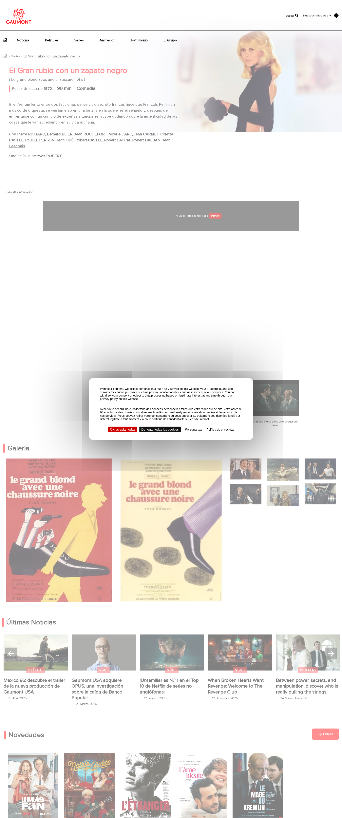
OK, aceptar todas (122, 429)
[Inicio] (19, 16)
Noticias (23, 40)
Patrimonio (139, 40)
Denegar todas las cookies (160, 429)
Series (79, 40)
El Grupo (170, 40)
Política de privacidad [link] (220, 429)
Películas (52, 40)
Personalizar (194, 429)
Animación (107, 40)
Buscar (287, 15)
